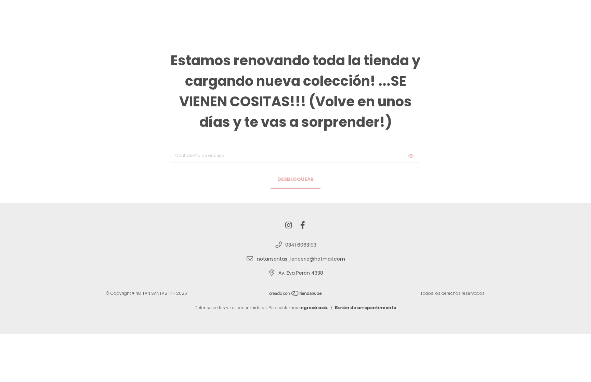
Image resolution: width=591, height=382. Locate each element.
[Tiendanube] (295, 295)
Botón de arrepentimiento (365, 308)
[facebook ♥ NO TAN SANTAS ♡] (302, 225)
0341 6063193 (300, 244)
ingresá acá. (313, 308)
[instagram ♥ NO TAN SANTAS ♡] (288, 225)
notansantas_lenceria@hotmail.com (301, 258)
